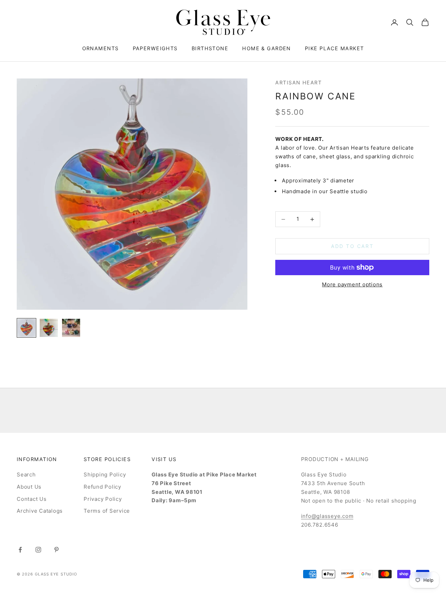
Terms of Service (107, 510)
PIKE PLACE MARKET (334, 48)
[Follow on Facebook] (20, 549)
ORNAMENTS (100, 48)
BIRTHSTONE (210, 48)
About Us (29, 486)
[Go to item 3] (71, 328)
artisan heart (298, 82)
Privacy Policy (103, 499)
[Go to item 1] (26, 328)
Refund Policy (102, 486)
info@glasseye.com (327, 516)
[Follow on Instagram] (38, 549)
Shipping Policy (105, 474)
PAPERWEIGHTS (155, 48)
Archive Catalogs (40, 510)
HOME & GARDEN (266, 48)
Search (26, 474)
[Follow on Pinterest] (56, 549)
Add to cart (352, 246)
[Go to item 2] (49, 328)
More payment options (352, 284)
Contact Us (32, 499)
